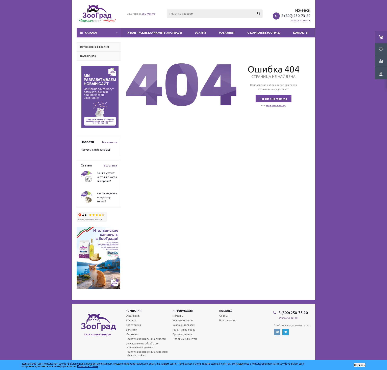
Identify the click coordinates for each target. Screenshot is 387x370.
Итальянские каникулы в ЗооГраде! (154, 32)
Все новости (109, 142)
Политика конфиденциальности (146, 338)
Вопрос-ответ (228, 320)
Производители (182, 334)
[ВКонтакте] (277, 332)
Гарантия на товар (184, 329)
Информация (183, 310)
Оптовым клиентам (185, 338)
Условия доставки (184, 324)
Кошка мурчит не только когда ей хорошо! (107, 177)
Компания (133, 310)
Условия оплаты (183, 320)
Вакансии (131, 329)
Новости (131, 320)
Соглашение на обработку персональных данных (142, 345)
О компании (133, 315)
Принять (359, 365)
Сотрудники (133, 324)
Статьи (223, 315)
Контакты (300, 32)
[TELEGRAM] (285, 332)
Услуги (200, 32)
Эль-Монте (148, 13)
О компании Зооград (263, 32)
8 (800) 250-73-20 (295, 16)
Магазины (226, 32)
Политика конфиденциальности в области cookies (147, 353)
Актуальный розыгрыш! (95, 149)
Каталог (91, 32)
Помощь (226, 310)
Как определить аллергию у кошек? (107, 197)
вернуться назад (276, 105)
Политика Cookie (87, 366)
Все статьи (110, 165)
